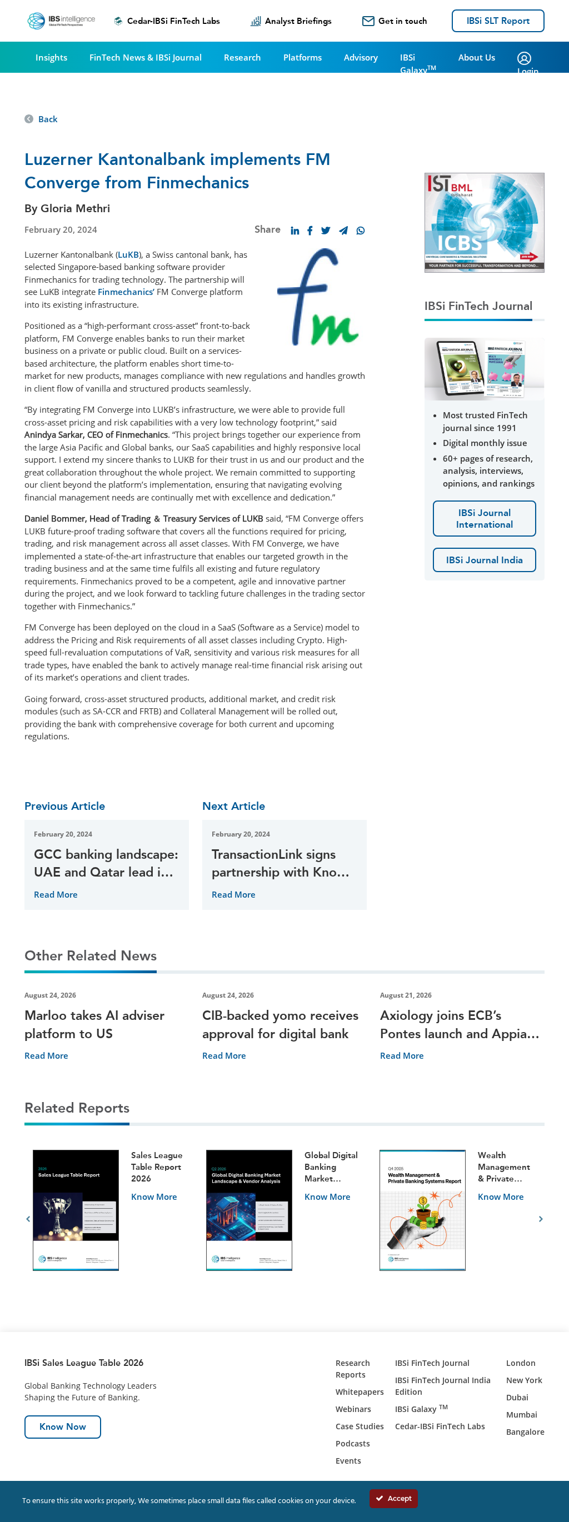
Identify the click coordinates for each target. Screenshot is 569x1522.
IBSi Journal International (484, 518)
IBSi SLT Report (498, 21)
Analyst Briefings (298, 21)
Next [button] (541, 1219)
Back (48, 118)
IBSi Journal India (484, 559)
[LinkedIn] (295, 230)
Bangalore (525, 1431)
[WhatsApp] (361, 230)
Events (348, 1460)
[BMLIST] (484, 221)
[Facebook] (310, 230)
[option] (111, 1219)
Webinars (353, 1409)
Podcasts (353, 1443)
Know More (154, 1196)
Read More (56, 894)
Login (528, 71)
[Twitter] (325, 230)
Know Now (62, 1426)
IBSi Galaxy (418, 64)
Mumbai (521, 1414)
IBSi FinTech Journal (432, 1363)
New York (524, 1380)
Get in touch (402, 21)
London (521, 1363)
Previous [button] (28, 1219)
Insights (51, 57)
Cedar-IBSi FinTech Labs (173, 21)
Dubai (517, 1397)
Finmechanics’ (126, 291)
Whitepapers (360, 1391)
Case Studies (360, 1426)
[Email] (343, 230)
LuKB (128, 254)
